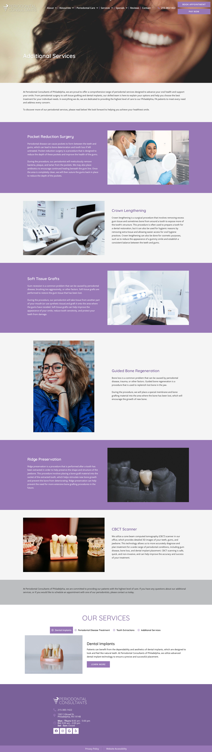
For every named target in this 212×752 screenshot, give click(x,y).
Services (105, 8)
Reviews (134, 8)
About (50, 8)
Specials (120, 8)
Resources (65, 8)
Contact (146, 8)
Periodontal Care (86, 8)
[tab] (61, 630)
